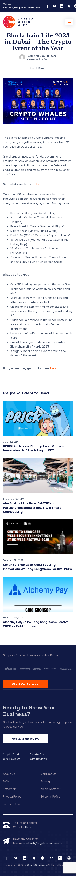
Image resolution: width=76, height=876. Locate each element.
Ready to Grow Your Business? (29, 710)
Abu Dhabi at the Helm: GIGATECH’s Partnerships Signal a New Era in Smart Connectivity (32, 507)
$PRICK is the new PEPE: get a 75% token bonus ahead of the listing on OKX (33, 448)
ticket (36, 184)
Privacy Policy (12, 796)
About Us (9, 774)
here (53, 368)
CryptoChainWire (37, 865)
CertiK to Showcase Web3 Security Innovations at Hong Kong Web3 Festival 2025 (37, 567)
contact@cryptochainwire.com (21, 7)
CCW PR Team (48, 55)
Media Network (51, 789)
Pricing (45, 781)
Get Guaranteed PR (25, 738)
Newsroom (10, 789)
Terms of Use (11, 804)
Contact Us (48, 774)
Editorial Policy (50, 796)
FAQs (6, 781)
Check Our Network (25, 684)
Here (28, 827)
